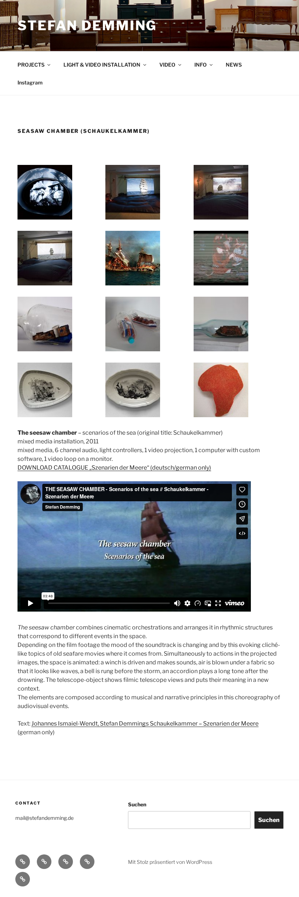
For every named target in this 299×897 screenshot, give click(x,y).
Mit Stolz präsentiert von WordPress (170, 862)
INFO (200, 65)
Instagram (30, 82)
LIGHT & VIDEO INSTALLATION (101, 65)
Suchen (137, 804)
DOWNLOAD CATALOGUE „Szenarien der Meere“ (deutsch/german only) (114, 467)
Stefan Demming (87, 25)
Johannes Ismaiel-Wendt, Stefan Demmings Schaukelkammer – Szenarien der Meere (145, 723)
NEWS (234, 65)
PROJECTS (31, 65)
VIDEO (167, 65)
